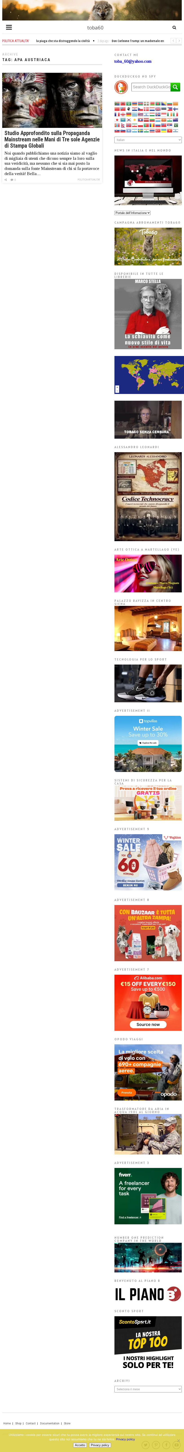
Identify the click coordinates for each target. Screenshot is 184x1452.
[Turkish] (158, 130)
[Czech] (141, 108)
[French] (117, 114)
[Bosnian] (164, 103)
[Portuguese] (146, 125)
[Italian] (176, 114)
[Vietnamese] (170, 130)
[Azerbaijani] (141, 103)
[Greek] (135, 114)
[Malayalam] (170, 119)
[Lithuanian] (152, 119)
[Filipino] (170, 108)
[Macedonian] (164, 119)
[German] (129, 114)
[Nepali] (123, 125)
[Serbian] (170, 125)
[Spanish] (135, 130)
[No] (178, 1440)
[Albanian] (123, 103)
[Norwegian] (129, 125)
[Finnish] (176, 108)
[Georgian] (123, 114)
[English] (158, 108)
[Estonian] (164, 108)
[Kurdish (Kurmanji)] (135, 119)
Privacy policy (125, 1439)
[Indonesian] (164, 114)
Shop (18, 1423)
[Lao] (141, 119)
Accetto (80, 1445)
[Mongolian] (117, 125)
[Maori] (176, 119)
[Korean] (129, 119)
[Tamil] (146, 130)
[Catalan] (176, 103)
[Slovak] (117, 130)
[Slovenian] (123, 130)
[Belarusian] (152, 103)
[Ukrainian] (164, 130)
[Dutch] (152, 108)
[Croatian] (135, 108)
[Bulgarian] (170, 103)
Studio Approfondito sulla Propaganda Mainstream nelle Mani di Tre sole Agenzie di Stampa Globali (52, 139)
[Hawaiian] (141, 114)
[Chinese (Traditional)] (123, 108)
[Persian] (135, 125)
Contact (31, 1423)
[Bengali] (158, 103)
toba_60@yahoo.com (132, 61)
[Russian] (158, 125)
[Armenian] (135, 103)
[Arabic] (129, 103)
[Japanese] (117, 119)
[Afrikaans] (117, 103)
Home (7, 1423)
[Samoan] (164, 125)
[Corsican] (129, 108)
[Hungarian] (152, 114)
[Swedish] (141, 130)
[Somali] (129, 130)
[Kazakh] (123, 119)
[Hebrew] (146, 114)
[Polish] (141, 125)
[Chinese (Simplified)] (117, 108)
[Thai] (152, 130)
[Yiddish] (176, 130)
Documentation (49, 1423)
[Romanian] (152, 125)
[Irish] (170, 114)
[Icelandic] (158, 114)
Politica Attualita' (89, 179)
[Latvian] (146, 119)
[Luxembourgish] (158, 119)
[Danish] (146, 108)
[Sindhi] (176, 125)
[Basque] (146, 103)
